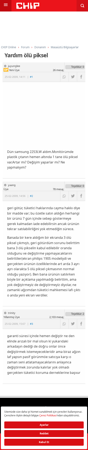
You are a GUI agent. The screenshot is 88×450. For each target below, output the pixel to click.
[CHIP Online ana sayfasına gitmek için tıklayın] (27, 8)
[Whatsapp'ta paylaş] (64, 77)
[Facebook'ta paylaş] (81, 77)
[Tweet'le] (73, 77)
